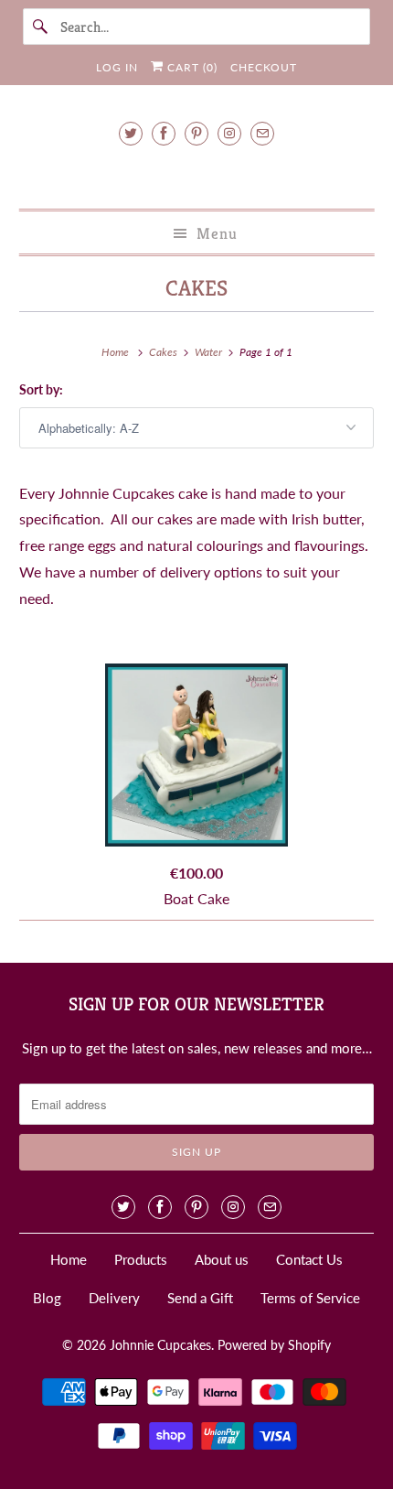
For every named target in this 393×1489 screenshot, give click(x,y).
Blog (47, 1297)
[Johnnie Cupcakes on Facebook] (163, 133)
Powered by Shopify (274, 1345)
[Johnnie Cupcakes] (197, 174)
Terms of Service (310, 1297)
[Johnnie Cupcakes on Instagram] (229, 133)
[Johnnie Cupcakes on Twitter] (131, 133)
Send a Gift (200, 1297)
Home (68, 1259)
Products (140, 1259)
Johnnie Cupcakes (160, 1345)
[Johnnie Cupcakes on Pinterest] (196, 133)
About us (222, 1259)
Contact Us (309, 1259)
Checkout (263, 67)
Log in (117, 67)
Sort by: (41, 389)
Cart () (191, 67)
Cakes (196, 288)
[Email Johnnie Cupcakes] (262, 133)
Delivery (114, 1297)
